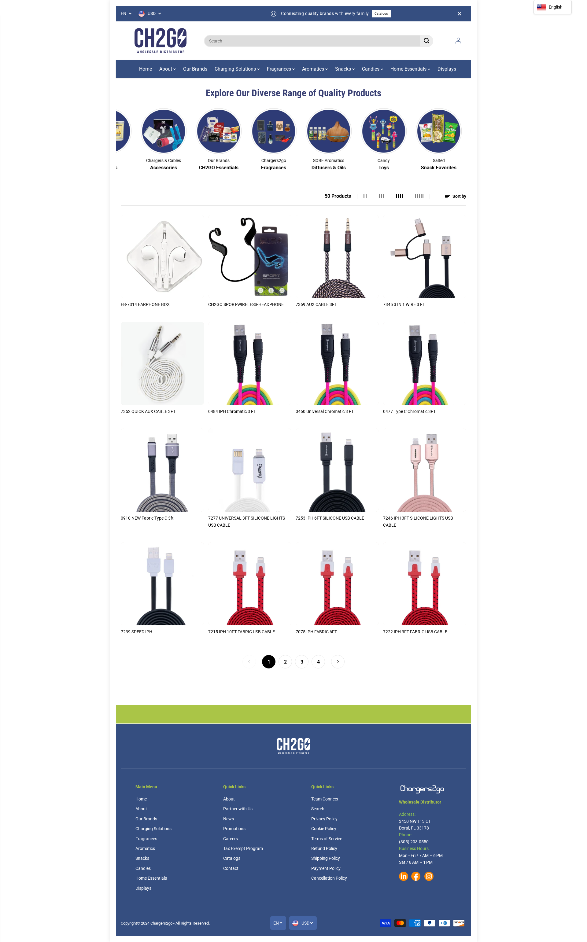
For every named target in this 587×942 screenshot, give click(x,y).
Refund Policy (324, 848)
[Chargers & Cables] (135, 131)
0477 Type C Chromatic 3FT (409, 411)
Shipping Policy (325, 858)
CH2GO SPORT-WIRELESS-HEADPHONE (246, 304)
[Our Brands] (190, 131)
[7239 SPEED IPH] (162, 583)
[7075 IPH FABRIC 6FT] (337, 583)
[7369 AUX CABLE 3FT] (337, 256)
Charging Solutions (236, 69)
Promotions (234, 828)
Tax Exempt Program (243, 848)
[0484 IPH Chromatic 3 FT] (249, 363)
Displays (446, 69)
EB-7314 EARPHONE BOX (145, 304)
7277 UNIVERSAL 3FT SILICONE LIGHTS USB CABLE (246, 521)
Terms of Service (326, 838)
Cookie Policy (323, 828)
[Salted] (410, 131)
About (166, 69)
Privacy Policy (324, 818)
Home (145, 69)
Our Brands (195, 69)
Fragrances (279, 69)
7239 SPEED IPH (136, 631)
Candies (371, 69)
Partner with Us (238, 808)
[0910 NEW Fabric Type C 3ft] (162, 470)
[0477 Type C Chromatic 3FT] (424, 363)
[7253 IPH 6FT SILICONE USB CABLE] (337, 470)
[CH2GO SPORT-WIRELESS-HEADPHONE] (249, 256)
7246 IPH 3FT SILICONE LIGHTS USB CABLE (418, 521)
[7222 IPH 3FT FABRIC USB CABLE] (424, 583)
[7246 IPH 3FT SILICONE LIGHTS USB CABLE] (424, 470)
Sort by (459, 196)
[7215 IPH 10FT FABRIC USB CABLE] (249, 583)
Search (317, 808)
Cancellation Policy (329, 878)
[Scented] (465, 131)
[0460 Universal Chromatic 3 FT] (337, 363)
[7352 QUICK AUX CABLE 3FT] (162, 363)
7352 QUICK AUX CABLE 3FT (148, 411)
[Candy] (355, 131)
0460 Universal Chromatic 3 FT (325, 411)
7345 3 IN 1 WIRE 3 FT (404, 304)
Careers (230, 838)
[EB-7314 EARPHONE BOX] (162, 256)
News (228, 818)
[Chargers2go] (160, 40)
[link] (425, 789)
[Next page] (337, 661)
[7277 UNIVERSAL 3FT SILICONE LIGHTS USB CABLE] (249, 470)
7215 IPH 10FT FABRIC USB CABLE (241, 631)
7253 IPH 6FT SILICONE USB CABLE (330, 518)
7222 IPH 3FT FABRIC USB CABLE (415, 631)
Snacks (343, 69)
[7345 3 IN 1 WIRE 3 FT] (424, 256)
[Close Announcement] (459, 13)
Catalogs (360, 14)
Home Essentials (409, 69)
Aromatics (313, 69)
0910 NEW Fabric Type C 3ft (147, 518)
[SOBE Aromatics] (300, 131)
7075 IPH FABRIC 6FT (316, 631)
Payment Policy (326, 868)
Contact (230, 868)
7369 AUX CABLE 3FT (316, 304)
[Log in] (458, 40)
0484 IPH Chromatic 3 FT (232, 411)
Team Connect (324, 799)
